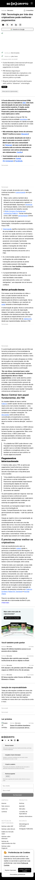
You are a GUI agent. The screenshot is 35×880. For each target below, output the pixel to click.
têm (24, 103)
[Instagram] (20, 24)
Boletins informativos (25, 816)
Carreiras (4, 811)
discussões (5, 415)
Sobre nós (4, 809)
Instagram (9, 161)
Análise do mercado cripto (7, 833)
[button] (17, 747)
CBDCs (4, 404)
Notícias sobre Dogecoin (5, 847)
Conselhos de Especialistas (23, 812)
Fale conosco (5, 806)
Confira (19, 152)
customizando (20, 192)
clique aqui (5, 603)
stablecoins (28, 319)
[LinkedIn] (16, 24)
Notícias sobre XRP (7, 826)
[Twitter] (7, 24)
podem (18, 548)
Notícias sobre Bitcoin (8, 829)
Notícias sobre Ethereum (5, 837)
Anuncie (3, 803)
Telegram (8, 145)
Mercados (10, 10)
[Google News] (18, 740)
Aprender (22, 806)
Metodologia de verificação (24, 825)
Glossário (24, 134)
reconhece (23, 119)
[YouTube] (3, 24)
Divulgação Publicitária (26, 829)
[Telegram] (11, 24)
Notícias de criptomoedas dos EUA (8, 842)
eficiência (29, 205)
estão (3, 304)
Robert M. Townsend (15, 592)
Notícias (4, 10)
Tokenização (7, 229)
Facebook (18, 161)
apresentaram (23, 216)
